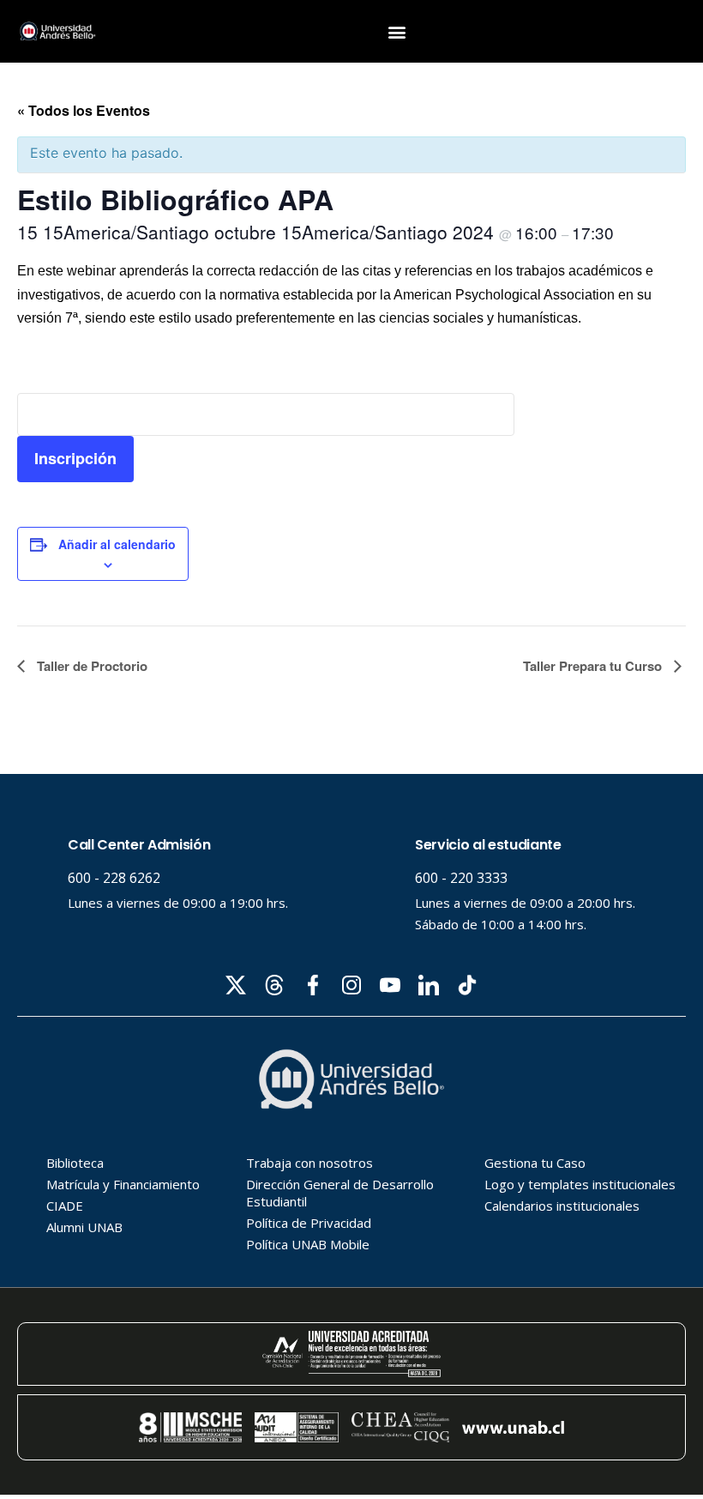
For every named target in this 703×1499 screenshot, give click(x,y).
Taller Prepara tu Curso (594, 665)
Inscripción (75, 458)
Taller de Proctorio (90, 665)
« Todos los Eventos (83, 110)
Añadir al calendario (117, 544)
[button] (397, 31)
